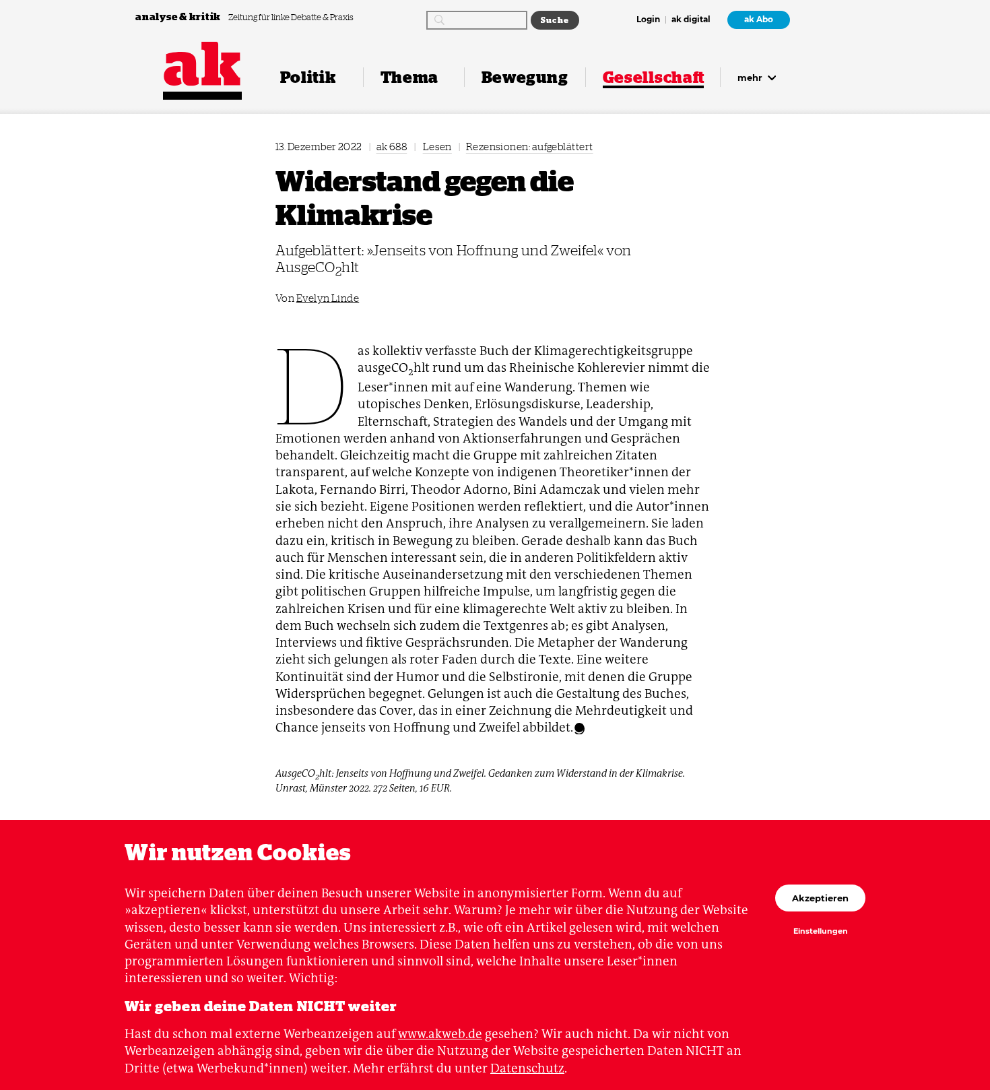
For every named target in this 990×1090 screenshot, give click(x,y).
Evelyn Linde (327, 298)
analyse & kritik (179, 16)
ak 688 (391, 146)
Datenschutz (527, 1068)
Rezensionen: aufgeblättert (529, 146)
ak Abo (758, 19)
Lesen (437, 146)
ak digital (691, 20)
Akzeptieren (820, 898)
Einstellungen (820, 932)
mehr (751, 77)
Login (648, 20)
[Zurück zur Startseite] (202, 64)
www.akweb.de (440, 1033)
